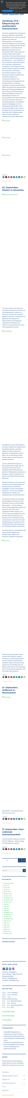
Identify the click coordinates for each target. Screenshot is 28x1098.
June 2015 (6, 925)
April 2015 (7, 929)
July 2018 (6, 885)
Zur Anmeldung (6, 1019)
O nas (4, 1086)
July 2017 (6, 904)
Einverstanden (7, 11)
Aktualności (5, 1072)
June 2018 (6, 887)
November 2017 (8, 900)
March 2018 (7, 891)
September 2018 (8, 883)
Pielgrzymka (6, 1079)
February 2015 (8, 933)
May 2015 (6, 927)
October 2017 (7, 902)
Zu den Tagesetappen (8, 1011)
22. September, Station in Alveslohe (13, 188)
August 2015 (7, 921)
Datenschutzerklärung (20, 11)
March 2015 (7, 931)
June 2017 (6, 906)
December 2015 (8, 912)
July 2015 (6, 923)
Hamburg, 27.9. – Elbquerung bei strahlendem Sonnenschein (11, 25)
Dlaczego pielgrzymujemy (10, 1075)
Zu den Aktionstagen (8, 1015)
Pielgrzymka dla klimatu (8, 1095)
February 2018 (8, 893)
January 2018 (7, 896)
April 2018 (7, 889)
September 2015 (8, 918)
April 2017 (6, 910)
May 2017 (6, 908)
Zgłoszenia (5, 1090)
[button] (3, 177)
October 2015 (7, 916)
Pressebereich (20, 1065)
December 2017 (8, 898)
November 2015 (8, 914)
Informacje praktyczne (9, 1083)
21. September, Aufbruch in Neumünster (10, 690)
